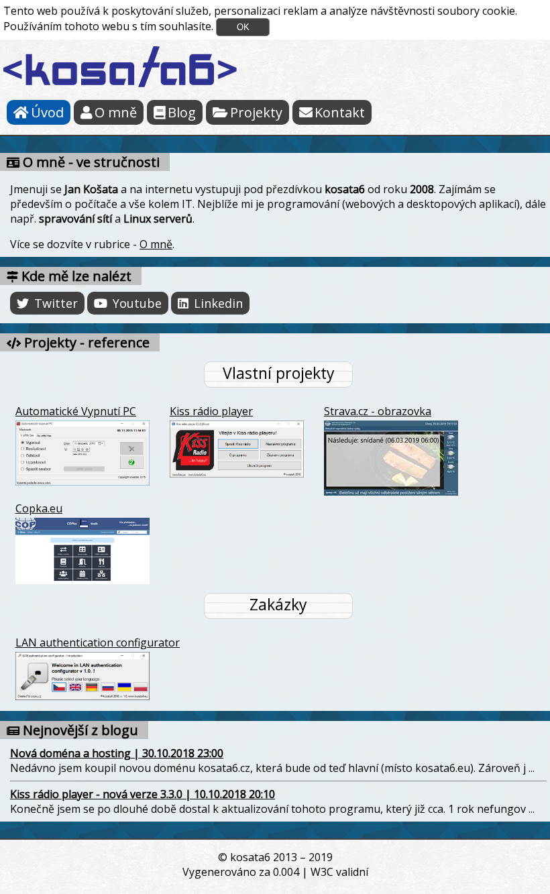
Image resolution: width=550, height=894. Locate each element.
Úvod (47, 112)
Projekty (256, 112)
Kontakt (340, 112)
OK (243, 27)
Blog (182, 112)
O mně (116, 112)
